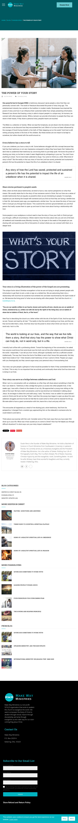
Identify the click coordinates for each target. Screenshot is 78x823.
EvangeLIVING (17, 20)
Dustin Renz (8, 96)
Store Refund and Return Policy (16, 802)
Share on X (67, 177)
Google (20, 430)
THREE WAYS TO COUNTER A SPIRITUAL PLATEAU (31, 524)
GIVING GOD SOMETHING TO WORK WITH (28, 572)
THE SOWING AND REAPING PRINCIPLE (27, 611)
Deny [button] (64, 818)
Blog (9, 20)
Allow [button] (72, 818)
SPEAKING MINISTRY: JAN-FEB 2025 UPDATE (29, 646)
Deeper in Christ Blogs (10, 492)
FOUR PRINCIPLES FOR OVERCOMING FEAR (29, 598)
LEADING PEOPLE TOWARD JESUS (26, 585)
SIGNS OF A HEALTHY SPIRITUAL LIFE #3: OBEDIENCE (32, 537)
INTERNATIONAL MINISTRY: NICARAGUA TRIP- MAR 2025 (34, 659)
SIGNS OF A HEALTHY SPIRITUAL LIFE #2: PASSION (31, 551)
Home (3, 20)
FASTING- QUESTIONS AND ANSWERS (27, 511)
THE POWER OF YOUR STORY (19, 93)
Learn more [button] (13, 819)
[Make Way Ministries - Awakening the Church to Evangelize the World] (16, 4)
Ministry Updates (8, 498)
